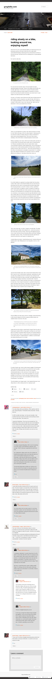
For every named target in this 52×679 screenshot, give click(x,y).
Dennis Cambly (15, 484)
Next (46, 32)
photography (21, 398)
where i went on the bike (28, 398)
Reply (14, 436)
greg (35, 398)
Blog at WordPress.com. (26, 674)
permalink (12, 399)
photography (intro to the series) (14, 28)
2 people (19, 573)
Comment (37, 667)
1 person (18, 433)
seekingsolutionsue (15, 407)
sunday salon (24, 28)
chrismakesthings (15, 526)
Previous (42, 32)
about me (30, 28)
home (5, 28)
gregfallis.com (10, 6)
